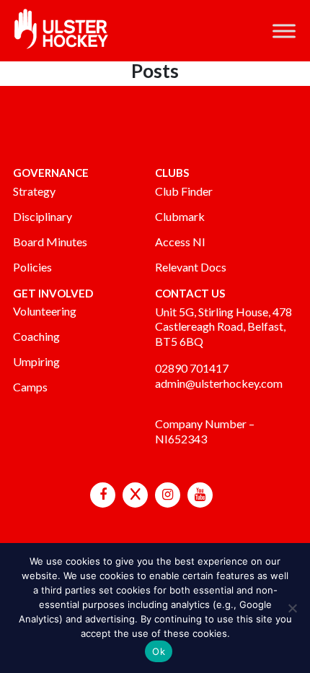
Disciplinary (42, 216)
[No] (292, 608)
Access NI (180, 241)
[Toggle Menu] (284, 31)
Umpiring (36, 361)
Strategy (34, 191)
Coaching (36, 336)
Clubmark (180, 216)
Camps (30, 387)
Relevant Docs (190, 267)
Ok (158, 651)
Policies (32, 267)
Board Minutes (50, 241)
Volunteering (44, 311)
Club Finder (184, 191)
